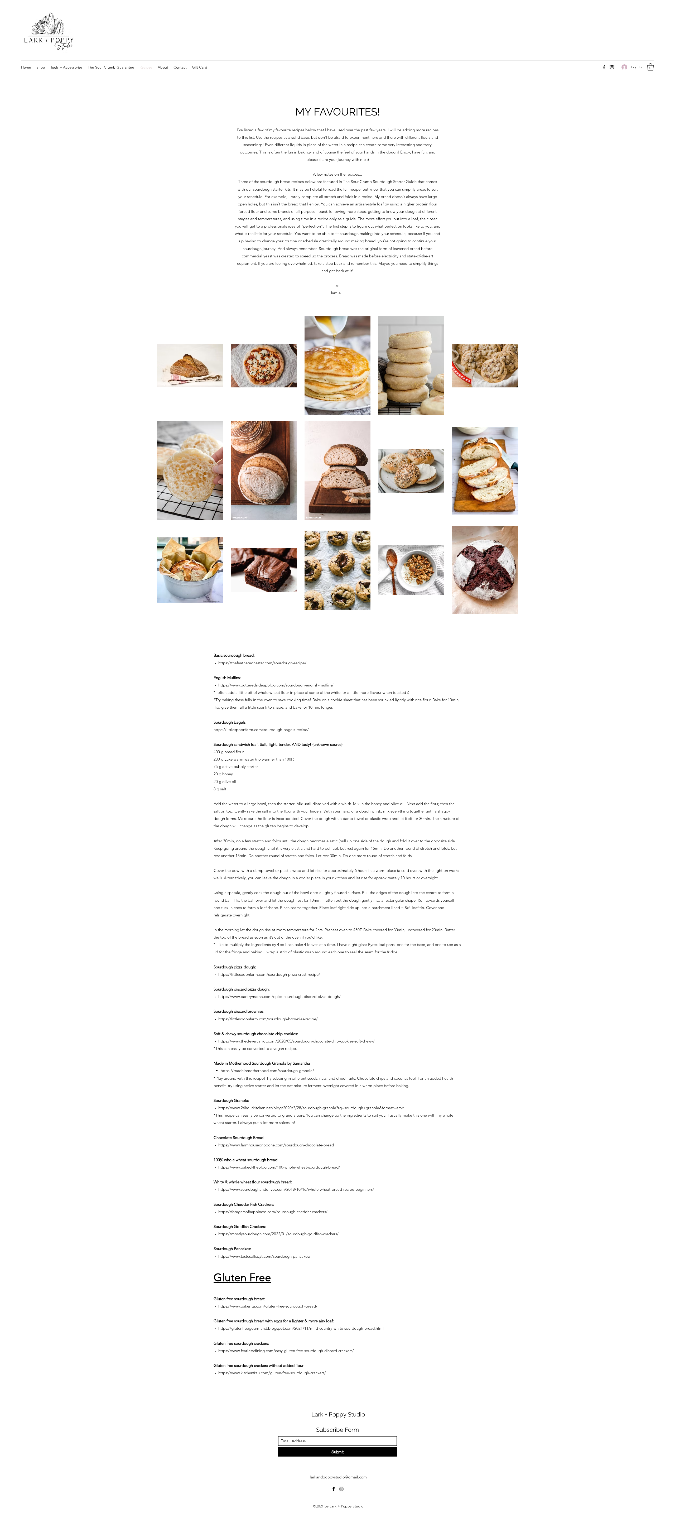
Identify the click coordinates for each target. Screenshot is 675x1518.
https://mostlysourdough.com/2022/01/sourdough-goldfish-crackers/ (278, 1233)
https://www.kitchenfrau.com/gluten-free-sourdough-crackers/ (272, 1372)
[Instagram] (612, 67)
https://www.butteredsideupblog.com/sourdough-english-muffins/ (276, 685)
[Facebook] (604, 67)
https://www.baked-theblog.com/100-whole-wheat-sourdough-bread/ (279, 1167)
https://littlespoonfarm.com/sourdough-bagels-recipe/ (261, 729)
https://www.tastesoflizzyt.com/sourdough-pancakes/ (264, 1256)
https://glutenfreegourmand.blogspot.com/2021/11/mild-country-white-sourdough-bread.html (301, 1328)
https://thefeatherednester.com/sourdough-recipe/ (262, 662)
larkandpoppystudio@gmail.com (338, 1476)
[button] (650, 67)
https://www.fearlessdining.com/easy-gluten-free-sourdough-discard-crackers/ (286, 1350)
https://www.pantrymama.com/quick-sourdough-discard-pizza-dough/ (279, 996)
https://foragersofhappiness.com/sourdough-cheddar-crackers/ (272, 1211)
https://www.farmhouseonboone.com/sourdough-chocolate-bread (276, 1144)
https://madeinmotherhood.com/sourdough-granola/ (267, 1070)
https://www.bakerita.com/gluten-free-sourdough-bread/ (267, 1306)
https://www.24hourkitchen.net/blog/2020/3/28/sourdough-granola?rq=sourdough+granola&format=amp (311, 1107)
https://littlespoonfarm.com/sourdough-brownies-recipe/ (268, 1018)
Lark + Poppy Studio (338, 1414)
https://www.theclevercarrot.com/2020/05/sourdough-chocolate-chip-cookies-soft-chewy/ (296, 1041)
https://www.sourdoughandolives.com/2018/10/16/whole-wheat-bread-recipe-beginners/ (296, 1189)
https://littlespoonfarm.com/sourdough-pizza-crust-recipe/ (269, 974)
